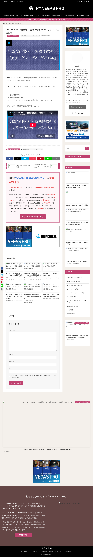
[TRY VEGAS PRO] (46, 8)
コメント (12, 330)
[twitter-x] (77, 1)
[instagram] (79, 1)
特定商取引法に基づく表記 (56, 551)
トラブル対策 (72, 296)
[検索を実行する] (87, 148)
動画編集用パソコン (74, 306)
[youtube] (82, 1)
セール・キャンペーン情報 (76, 293)
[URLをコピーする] (56, 158)
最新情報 (70, 310)
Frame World (74, 92)
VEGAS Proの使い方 (74, 281)
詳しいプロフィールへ (77, 107)
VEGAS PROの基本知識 (75, 285)
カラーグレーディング (35, 35)
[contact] (86, 1)
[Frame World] (77, 139)
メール (11, 361)
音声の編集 (71, 313)
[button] (9, 158)
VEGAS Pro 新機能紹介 (13, 35)
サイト (11, 368)
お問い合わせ (68, 551)
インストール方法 (73, 289)
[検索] (89, 1)
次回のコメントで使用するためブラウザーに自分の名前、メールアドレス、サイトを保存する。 (33, 376)
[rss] (84, 1)
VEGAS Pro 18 (25, 35)
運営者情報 (24, 551)
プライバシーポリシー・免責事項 (38, 551)
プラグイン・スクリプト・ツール (77, 301)
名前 (11, 354)
